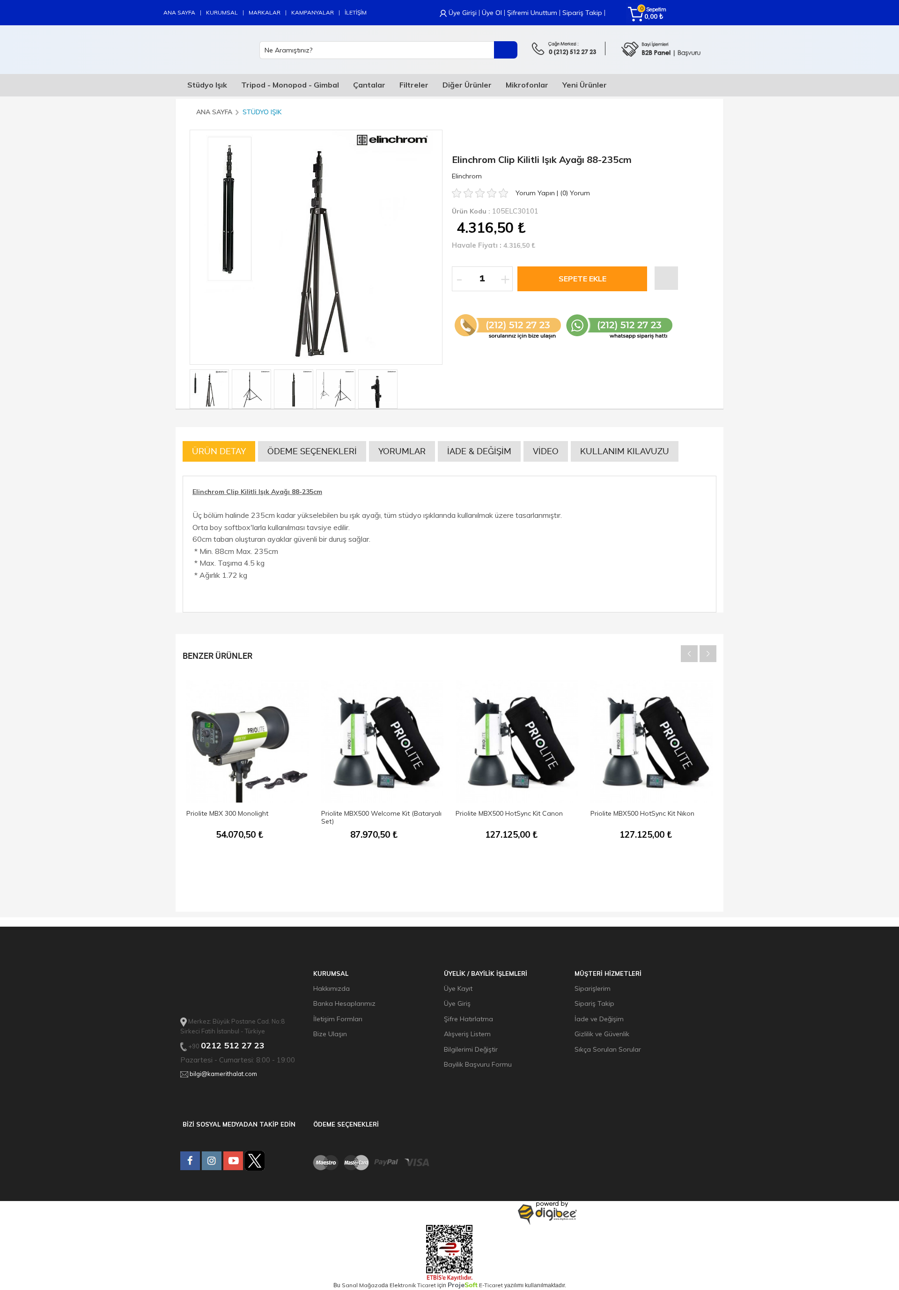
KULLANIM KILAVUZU (624, 451)
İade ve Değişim (599, 1019)
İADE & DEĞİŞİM (479, 451)
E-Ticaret (491, 1285)
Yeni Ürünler (584, 84)
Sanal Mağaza (362, 1285)
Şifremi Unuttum (532, 12)
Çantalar (369, 84)
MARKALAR (264, 12)
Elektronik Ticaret (413, 1285)
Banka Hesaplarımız (344, 1003)
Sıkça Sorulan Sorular (608, 1049)
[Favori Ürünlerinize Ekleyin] (666, 278)
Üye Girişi (463, 12)
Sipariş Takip (582, 12)
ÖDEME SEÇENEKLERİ (312, 451)
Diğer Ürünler (467, 84)
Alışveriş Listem (467, 1034)
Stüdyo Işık (207, 84)
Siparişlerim (593, 988)
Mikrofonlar (527, 84)
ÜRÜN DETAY (219, 451)
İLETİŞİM (356, 12)
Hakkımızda (331, 988)
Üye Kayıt (458, 988)
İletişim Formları (337, 1019)
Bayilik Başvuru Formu (478, 1064)
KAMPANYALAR (312, 12)
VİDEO (546, 451)
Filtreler (413, 84)
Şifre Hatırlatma (468, 1019)
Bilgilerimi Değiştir (471, 1049)
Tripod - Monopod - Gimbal (290, 84)
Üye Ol (492, 12)
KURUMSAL (222, 12)
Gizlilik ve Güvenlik (602, 1034)
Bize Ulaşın (330, 1034)
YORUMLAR (402, 451)
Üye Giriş (457, 1003)
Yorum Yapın (536, 193)
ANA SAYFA (179, 12)
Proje (463, 1285)
